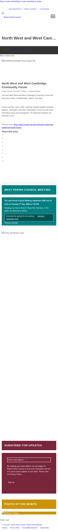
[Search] (49, 16)
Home (13, 49)
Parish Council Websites (34, 525)
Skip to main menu (23, 1)
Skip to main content (8, 1)
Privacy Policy (15, 474)
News (19, 49)
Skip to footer (36, 1)
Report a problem (30, 9)
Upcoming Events (15, 9)
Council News (44, 9)
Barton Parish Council (18, 525)
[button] (54, 16)
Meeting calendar (11, 223)
